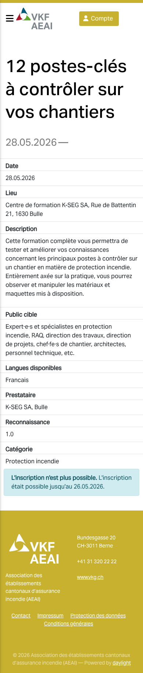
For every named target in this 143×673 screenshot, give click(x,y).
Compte (101, 18)
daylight (122, 662)
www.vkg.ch (90, 577)
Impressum (50, 615)
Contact (20, 615)
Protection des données (98, 615)
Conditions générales (68, 623)
